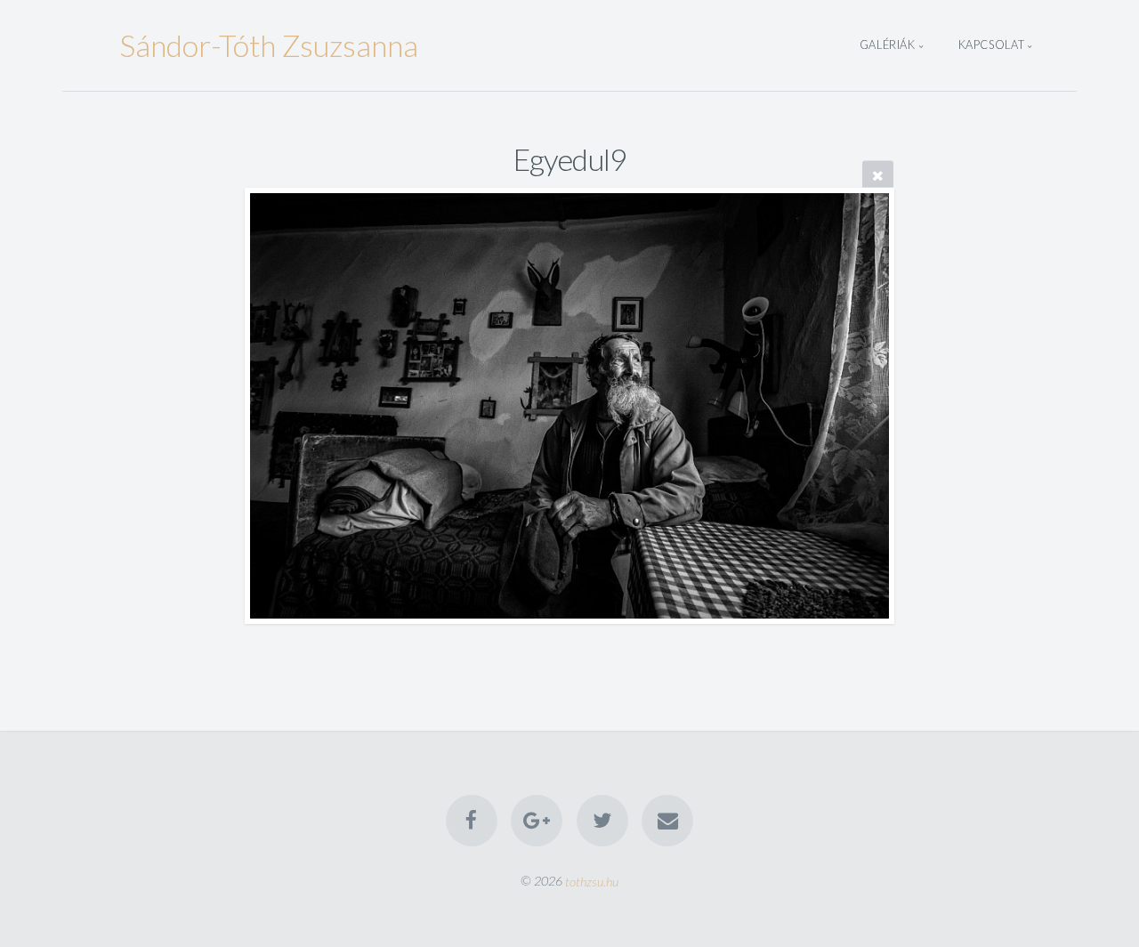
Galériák (888, 45)
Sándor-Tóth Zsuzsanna (268, 45)
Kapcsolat (991, 45)
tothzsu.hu (591, 880)
